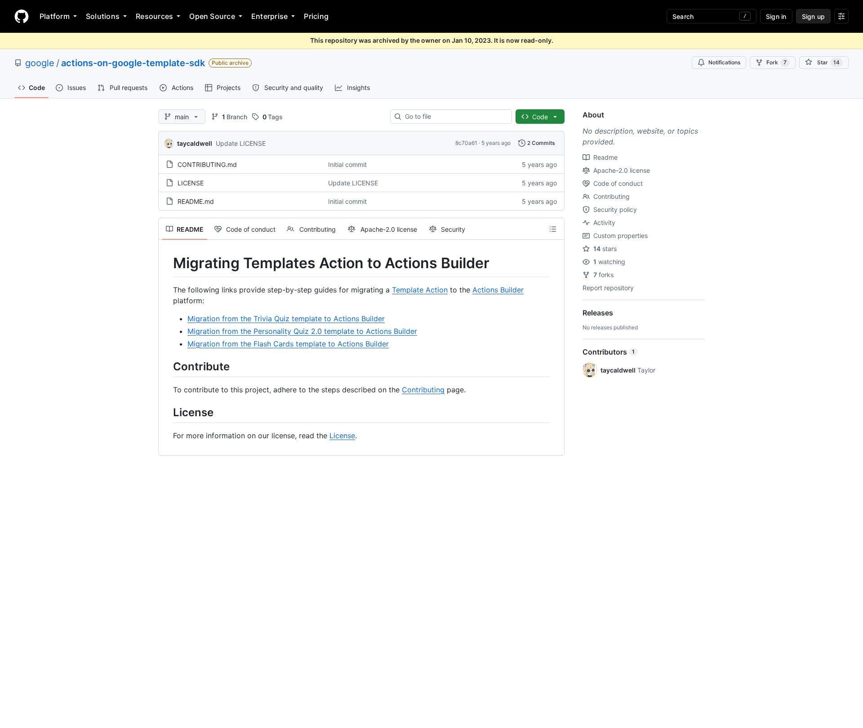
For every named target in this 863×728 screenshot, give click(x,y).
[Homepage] (21, 16)
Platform (55, 16)
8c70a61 (466, 142)
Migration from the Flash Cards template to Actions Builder (288, 343)
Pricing (316, 16)
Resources (154, 16)
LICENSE (191, 183)
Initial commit (347, 164)
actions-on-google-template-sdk (133, 63)
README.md (196, 201)
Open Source (212, 16)
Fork (776, 62)
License (342, 435)
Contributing (423, 389)
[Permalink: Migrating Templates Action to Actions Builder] (166, 263)
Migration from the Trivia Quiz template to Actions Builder (286, 318)
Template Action (420, 289)
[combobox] (454, 116)
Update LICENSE (241, 143)
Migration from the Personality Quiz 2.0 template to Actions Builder (302, 331)
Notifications (724, 62)
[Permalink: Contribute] (166, 366)
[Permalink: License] (166, 412)
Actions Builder (498, 289)
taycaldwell (194, 143)
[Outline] (553, 229)
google (39, 63)
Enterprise (269, 16)
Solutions (103, 16)
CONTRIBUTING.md (207, 164)
